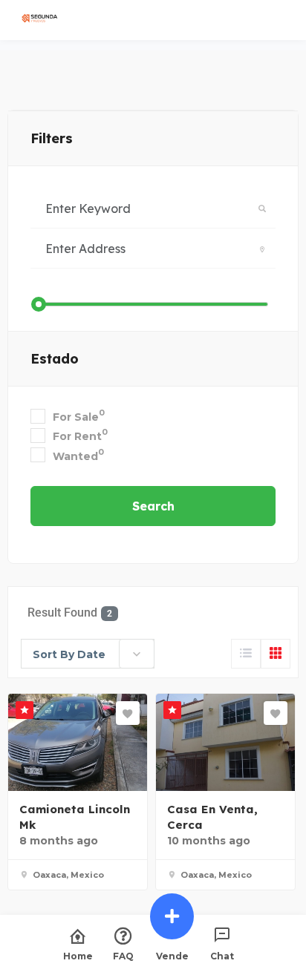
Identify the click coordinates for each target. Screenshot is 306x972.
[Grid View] (275, 654)
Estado (54, 358)
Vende (172, 955)
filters (51, 138)
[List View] (246, 654)
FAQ (123, 955)
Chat (222, 955)
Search (153, 506)
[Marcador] (128, 713)
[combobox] (87, 654)
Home (78, 955)
